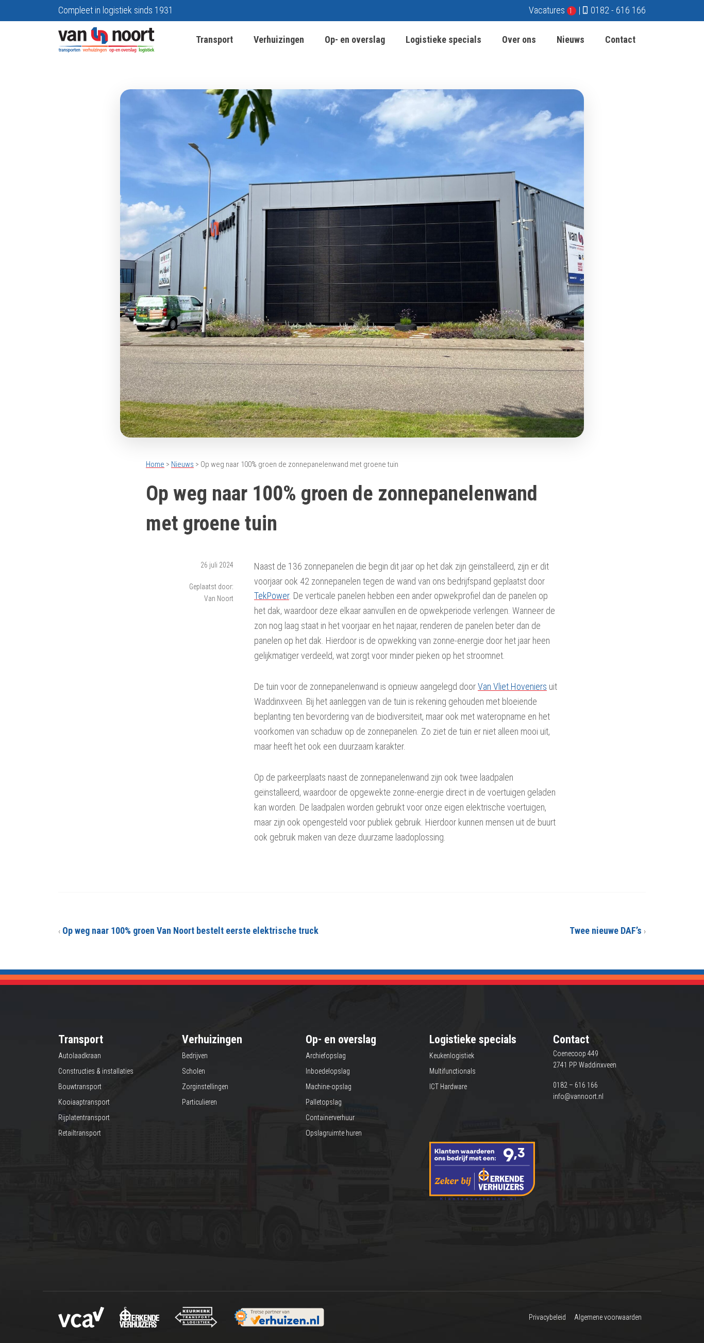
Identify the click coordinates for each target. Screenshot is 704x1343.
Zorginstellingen (205, 1086)
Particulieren (199, 1102)
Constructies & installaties (95, 1071)
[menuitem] (214, 39)
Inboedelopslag (328, 1071)
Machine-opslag (328, 1086)
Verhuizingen (279, 39)
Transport (214, 39)
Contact (620, 39)
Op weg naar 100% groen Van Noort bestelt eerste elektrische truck (190, 930)
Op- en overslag (355, 39)
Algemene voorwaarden (608, 1317)
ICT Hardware (448, 1086)
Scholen (193, 1071)
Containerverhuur (330, 1117)
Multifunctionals (452, 1071)
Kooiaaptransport (84, 1102)
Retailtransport (79, 1133)
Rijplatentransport (84, 1117)
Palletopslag (324, 1102)
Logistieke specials (443, 39)
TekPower (271, 595)
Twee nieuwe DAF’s (605, 930)
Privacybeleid (547, 1317)
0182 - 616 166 (618, 10)
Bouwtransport (80, 1086)
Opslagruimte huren (334, 1133)
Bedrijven (195, 1055)
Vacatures (551, 10)
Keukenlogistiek (451, 1055)
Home (155, 464)
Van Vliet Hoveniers (512, 686)
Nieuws (570, 39)
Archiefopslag (326, 1055)
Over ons (519, 39)
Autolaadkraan (79, 1055)
